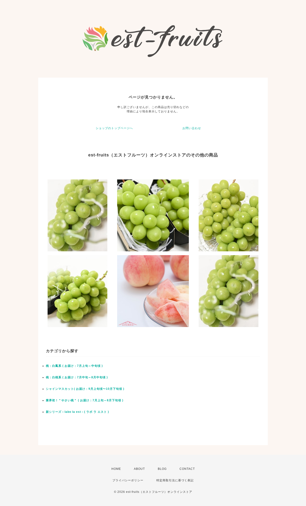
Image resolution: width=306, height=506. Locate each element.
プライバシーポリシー (127, 480)
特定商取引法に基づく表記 (175, 480)
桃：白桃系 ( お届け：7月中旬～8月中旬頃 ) (77, 377)
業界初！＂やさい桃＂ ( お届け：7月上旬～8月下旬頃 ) (84, 400)
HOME (116, 469)
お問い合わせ (191, 128)
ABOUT (139, 469)
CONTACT (187, 469)
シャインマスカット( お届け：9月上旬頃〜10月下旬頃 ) (85, 389)
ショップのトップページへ (114, 128)
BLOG (162, 469)
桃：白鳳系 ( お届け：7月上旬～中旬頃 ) (74, 366)
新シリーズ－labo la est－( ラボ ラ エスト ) (77, 412)
